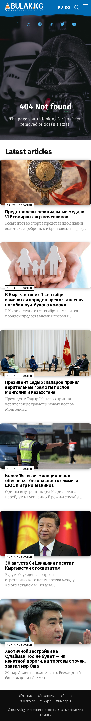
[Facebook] (17, 24)
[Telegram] (39, 24)
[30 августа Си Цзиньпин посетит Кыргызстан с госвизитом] (45, 533)
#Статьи (66, 695)
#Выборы (63, 701)
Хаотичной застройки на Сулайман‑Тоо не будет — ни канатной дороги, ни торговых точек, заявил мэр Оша (45, 659)
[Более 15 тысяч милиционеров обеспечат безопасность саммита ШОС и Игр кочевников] (45, 446)
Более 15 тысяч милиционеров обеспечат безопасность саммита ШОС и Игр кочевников (41, 480)
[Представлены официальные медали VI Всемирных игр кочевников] (45, 182)
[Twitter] (62, 24)
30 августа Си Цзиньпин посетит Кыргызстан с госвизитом (39, 565)
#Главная (25, 695)
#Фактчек (27, 701)
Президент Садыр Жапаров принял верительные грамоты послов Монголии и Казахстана (42, 387)
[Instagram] (28, 24)
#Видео (45, 701)
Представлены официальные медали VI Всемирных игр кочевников (44, 214)
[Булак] (24, 7)
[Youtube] (74, 24)
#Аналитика (46, 695)
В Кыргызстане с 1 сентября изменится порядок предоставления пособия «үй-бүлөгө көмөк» (44, 300)
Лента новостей (19, 205)
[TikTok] (51, 24)
